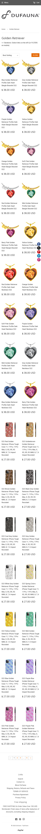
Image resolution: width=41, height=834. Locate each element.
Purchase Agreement (20, 795)
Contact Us (20, 782)
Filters (35, 55)
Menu (6, 3)
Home (3, 29)
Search (20, 779)
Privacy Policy (20, 798)
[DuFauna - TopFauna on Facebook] (16, 819)
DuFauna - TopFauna (22, 825)
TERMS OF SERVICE (20, 791)
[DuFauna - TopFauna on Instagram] (24, 819)
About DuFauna (20, 785)
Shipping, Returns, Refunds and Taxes (20, 788)
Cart (37, 3)
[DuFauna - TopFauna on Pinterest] (20, 819)
